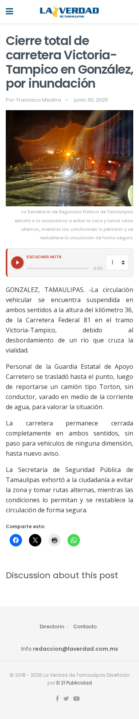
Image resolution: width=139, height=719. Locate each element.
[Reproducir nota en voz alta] (17, 262)
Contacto (85, 626)
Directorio (52, 626)
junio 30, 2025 (91, 100)
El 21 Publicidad (74, 682)
